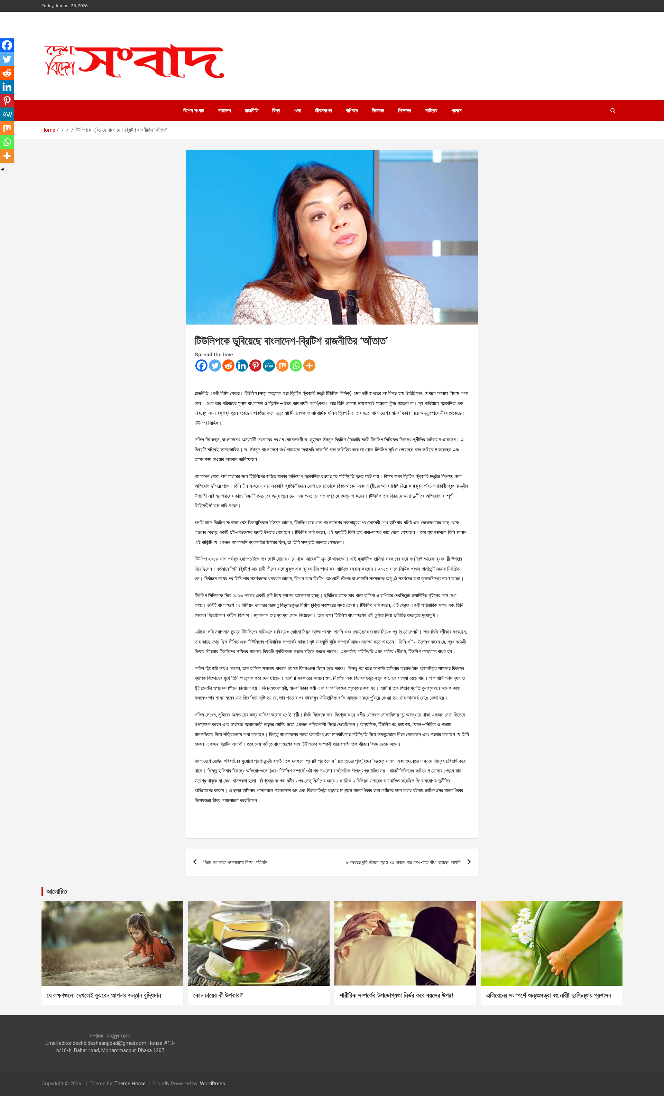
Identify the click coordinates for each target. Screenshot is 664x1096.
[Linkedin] (242, 365)
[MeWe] (269, 365)
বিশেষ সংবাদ (193, 110)
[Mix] (282, 365)
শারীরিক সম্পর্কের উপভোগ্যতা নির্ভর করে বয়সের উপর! (396, 995)
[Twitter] (215, 365)
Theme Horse (130, 1083)
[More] (309, 365)
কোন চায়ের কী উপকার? (218, 995)
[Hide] (3, 169)
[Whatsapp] (296, 365)
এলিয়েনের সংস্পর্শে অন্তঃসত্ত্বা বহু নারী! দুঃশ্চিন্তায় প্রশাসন (548, 995)
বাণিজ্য (352, 110)
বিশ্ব (276, 110)
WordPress (212, 1083)
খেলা (297, 110)
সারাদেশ (224, 110)
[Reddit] (228, 365)
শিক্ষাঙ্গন (404, 110)
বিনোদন (378, 110)
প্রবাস (456, 110)
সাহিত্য (431, 110)
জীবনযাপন (323, 110)
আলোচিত (56, 891)
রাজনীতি (251, 110)
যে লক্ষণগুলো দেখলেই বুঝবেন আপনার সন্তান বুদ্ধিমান (104, 995)
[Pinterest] (255, 365)
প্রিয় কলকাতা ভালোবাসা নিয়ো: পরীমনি (235, 862)
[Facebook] (201, 365)
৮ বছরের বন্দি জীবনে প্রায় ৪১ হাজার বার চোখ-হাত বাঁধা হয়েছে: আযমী (403, 862)
